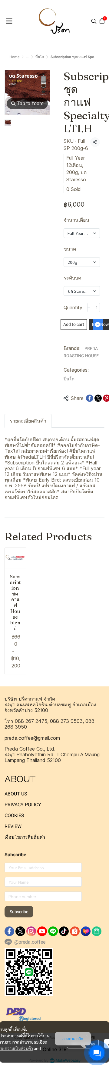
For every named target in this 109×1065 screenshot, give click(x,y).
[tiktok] (64, 931)
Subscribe (19, 911)
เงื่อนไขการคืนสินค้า (25, 837)
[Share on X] (98, 398)
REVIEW (13, 826)
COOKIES (14, 815)
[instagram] (31, 931)
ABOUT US (16, 794)
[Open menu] (9, 21)
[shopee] (75, 931)
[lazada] (86, 931)
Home (14, 57)
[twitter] (20, 931)
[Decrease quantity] (89, 307)
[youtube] (42, 931)
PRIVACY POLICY (23, 804)
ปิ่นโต (39, 57)
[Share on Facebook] (89, 398)
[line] (53, 931)
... (27, 57)
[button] (94, 21)
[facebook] (9, 931)
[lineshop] (96, 931)
